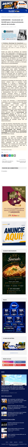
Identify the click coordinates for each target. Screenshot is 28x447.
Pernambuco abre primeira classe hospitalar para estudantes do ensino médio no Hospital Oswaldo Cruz (17, 414)
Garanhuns (9, 16)
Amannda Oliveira (5, 26)
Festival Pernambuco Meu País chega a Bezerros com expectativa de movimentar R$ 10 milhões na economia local (17, 407)
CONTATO (21, 442)
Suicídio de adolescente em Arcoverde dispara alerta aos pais (16, 423)
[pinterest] (20, 365)
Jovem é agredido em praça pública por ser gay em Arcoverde (17, 435)
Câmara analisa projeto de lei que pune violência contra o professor (16, 429)
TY (17, 445)
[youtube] (8, 365)
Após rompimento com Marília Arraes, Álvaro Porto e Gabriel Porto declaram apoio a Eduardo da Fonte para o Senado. (17, 400)
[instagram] (8, 362)
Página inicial (3, 16)
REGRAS (15, 442)
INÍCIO (7, 442)
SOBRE (11, 442)
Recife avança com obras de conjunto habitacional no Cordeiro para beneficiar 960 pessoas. (13, 388)
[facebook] (20, 362)
